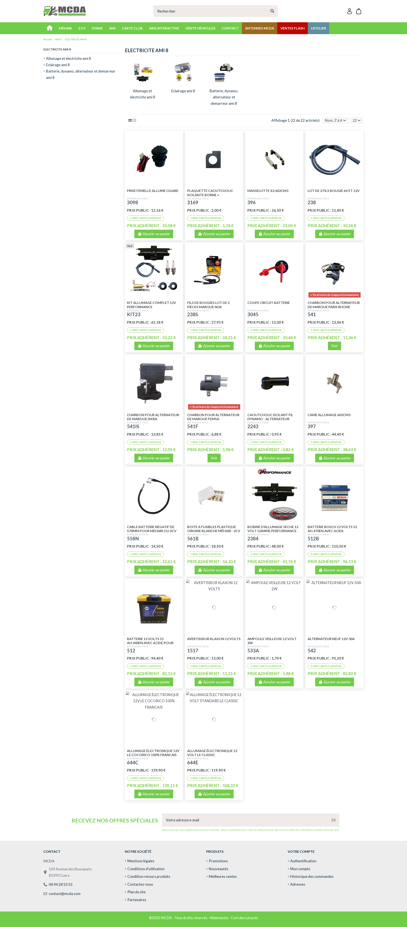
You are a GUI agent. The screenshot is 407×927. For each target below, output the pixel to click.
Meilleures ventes (223, 876)
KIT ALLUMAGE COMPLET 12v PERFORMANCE (151, 305)
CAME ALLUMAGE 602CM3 (329, 415)
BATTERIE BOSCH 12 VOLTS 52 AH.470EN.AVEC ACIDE (332, 529)
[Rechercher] (272, 11)
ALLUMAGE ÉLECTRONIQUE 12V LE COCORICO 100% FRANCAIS (153, 753)
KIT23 (134, 314)
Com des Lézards (244, 918)
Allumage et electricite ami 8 (68, 58)
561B (193, 538)
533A (253, 650)
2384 (252, 538)
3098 (132, 202)
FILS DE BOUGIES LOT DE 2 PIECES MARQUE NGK (208, 305)
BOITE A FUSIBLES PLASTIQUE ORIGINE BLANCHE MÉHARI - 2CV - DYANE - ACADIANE (213, 531)
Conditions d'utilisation (145, 869)
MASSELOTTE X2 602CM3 (267, 191)
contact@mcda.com (65, 893)
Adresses (297, 884)
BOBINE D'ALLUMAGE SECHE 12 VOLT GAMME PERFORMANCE (272, 529)
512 (131, 650)
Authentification (303, 861)
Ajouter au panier (156, 234)
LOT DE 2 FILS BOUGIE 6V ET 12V (334, 191)
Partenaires (136, 900)
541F (192, 426)
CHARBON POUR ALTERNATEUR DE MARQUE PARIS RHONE (334, 305)
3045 (252, 314)
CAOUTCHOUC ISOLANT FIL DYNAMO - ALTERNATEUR (270, 417)
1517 (192, 650)
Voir (334, 346)
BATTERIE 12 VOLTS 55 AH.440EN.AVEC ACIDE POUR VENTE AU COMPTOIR (150, 643)
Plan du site (136, 892)
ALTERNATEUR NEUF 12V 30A (331, 639)
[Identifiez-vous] (349, 11)
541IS (133, 426)
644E (192, 762)
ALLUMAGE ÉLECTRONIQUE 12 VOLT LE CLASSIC (212, 753)
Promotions (218, 861)
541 (312, 314)
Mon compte (300, 869)
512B (313, 538)
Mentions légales (140, 861)
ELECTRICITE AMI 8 (57, 49)
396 (251, 202)
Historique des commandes (312, 876)
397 (312, 426)
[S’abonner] (333, 820)
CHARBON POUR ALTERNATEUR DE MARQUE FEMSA (213, 417)
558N (133, 538)
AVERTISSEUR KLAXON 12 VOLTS (214, 639)
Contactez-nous (140, 884)
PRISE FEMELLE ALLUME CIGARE (152, 191)
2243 (252, 426)
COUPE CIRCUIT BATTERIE (268, 303)
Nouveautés (218, 869)
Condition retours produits (148, 876)
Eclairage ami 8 (183, 91)
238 (312, 202)
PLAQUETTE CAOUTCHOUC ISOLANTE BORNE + (210, 193)
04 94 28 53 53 (60, 884)
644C (132, 762)
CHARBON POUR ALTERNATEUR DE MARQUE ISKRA (153, 417)
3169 (192, 202)
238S (192, 314)
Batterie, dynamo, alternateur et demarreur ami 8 (224, 97)
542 (312, 650)
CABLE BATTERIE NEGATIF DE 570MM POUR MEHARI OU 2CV (151, 529)
